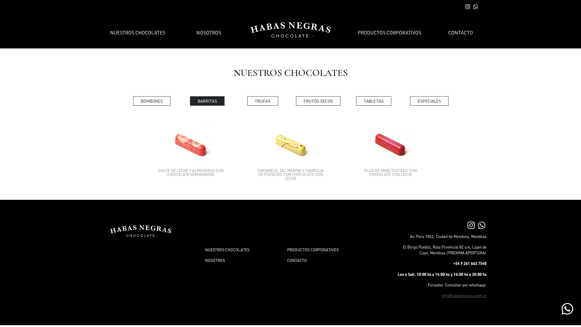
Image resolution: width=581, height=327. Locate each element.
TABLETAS (374, 101)
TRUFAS (263, 101)
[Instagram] (471, 224)
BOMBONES (152, 101)
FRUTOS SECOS (318, 101)
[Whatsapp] (481, 224)
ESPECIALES (429, 101)
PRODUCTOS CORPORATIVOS (389, 33)
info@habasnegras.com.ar (464, 295)
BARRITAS (207, 101)
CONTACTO (460, 33)
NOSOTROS (208, 33)
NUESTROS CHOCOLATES (137, 33)
